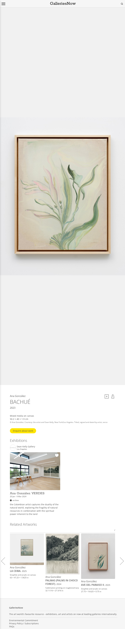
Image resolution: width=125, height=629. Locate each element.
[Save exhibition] (57, 456)
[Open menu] (3, 4)
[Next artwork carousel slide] (120, 561)
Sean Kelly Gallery (26, 446)
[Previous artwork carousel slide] (5, 561)
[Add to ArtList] (106, 396)
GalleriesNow (63, 3)
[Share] (113, 396)
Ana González (18, 567)
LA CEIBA (15, 571)
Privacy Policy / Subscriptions (24, 623)
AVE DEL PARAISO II (92, 585)
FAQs (11, 626)
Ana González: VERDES (27, 493)
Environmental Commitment (23, 620)
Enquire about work (23, 430)
